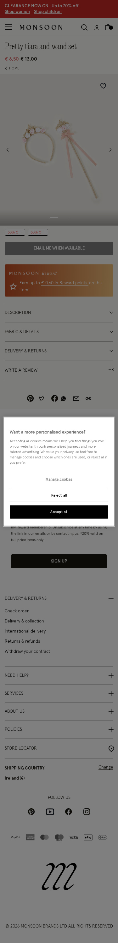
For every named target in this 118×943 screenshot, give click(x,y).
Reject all (59, 495)
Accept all (59, 512)
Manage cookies (59, 479)
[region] (59, 471)
